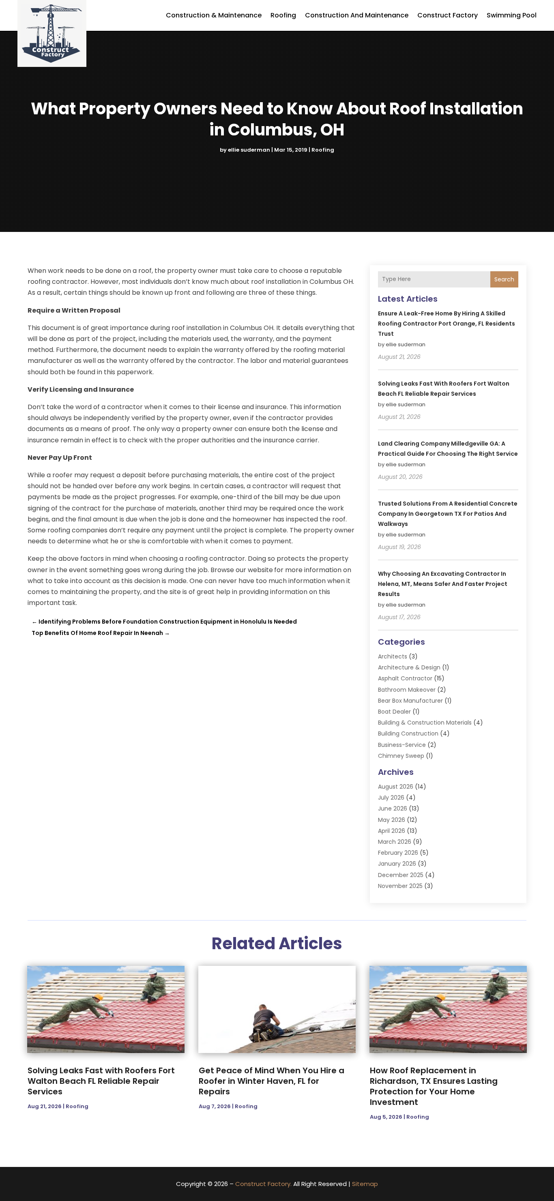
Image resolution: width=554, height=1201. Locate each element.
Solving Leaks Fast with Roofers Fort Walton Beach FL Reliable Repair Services (101, 1081)
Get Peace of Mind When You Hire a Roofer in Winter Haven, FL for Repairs (271, 1081)
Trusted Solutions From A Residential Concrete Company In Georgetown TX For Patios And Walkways (447, 514)
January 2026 (397, 864)
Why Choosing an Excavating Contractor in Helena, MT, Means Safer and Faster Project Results (442, 584)
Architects (392, 656)
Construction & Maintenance (214, 15)
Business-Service (402, 745)
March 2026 (394, 842)
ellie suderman (249, 150)
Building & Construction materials (425, 722)
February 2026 (398, 853)
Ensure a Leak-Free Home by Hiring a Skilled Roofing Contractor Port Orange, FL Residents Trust (446, 323)
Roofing (283, 15)
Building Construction (408, 733)
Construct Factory (447, 15)
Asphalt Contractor (405, 678)
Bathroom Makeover (407, 690)
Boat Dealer (394, 712)
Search (504, 279)
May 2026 (391, 820)
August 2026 (395, 787)
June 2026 (392, 808)
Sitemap (365, 1184)
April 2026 (391, 831)
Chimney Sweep (401, 756)
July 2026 (391, 798)
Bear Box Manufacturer (410, 701)
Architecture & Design (409, 667)
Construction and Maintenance (356, 15)
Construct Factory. (263, 1184)
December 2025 (400, 875)
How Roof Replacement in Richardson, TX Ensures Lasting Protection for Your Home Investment (434, 1086)
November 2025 (400, 886)
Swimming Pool (512, 15)
